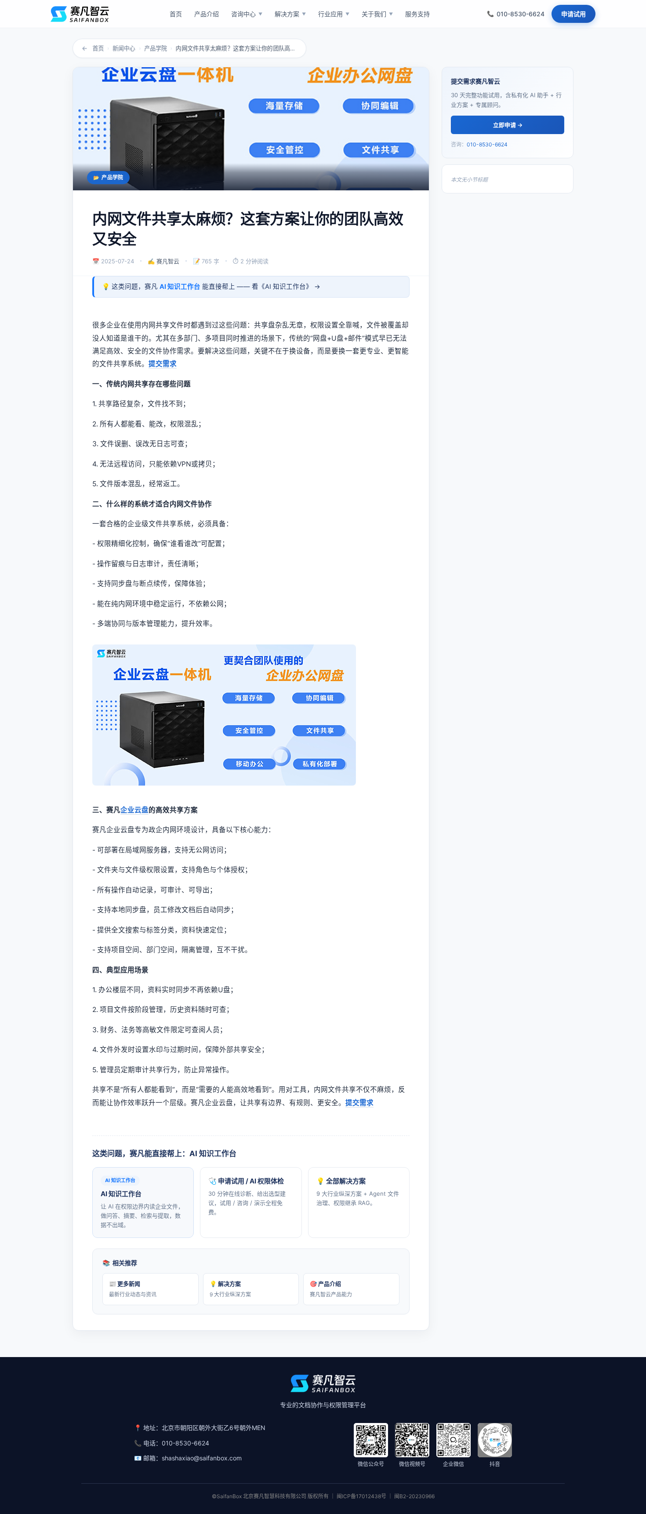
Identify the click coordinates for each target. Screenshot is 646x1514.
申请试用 (573, 14)
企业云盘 (134, 810)
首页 (98, 48)
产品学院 (155, 48)
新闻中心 (124, 48)
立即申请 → (508, 124)
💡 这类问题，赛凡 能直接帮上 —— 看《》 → (211, 287)
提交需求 (163, 364)
